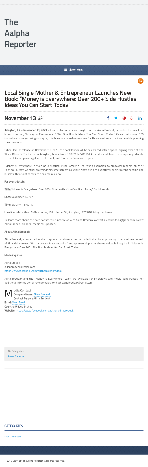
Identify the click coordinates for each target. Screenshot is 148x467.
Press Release (16, 356)
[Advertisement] (92, 34)
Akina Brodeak (42, 294)
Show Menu (76, 69)
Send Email (18, 302)
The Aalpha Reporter (20, 33)
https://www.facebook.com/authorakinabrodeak (33, 271)
